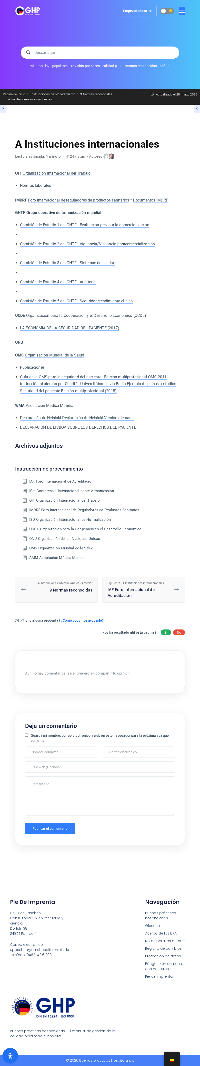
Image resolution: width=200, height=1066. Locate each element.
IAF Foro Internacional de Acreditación (61, 481)
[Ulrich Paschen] (111, 156)
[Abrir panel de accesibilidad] (10, 1056)
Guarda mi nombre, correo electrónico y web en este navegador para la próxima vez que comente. (100, 738)
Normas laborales (35, 185)
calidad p (109, 66)
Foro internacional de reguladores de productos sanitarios (78, 200)
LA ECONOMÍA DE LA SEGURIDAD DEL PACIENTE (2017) (69, 328)
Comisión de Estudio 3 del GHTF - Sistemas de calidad (67, 263)
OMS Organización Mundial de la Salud (61, 548)
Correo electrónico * (118, 749)
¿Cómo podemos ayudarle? (82, 620)
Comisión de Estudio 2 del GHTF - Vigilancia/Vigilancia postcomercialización (87, 244)
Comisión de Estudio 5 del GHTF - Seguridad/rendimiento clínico (76, 301)
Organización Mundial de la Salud (54, 355)
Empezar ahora (135, 11)
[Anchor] (66, 445)
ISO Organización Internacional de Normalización (70, 519)
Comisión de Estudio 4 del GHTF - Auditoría (58, 282)
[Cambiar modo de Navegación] (182, 11)
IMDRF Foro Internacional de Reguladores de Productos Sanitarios (84, 510)
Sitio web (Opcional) (40, 764)
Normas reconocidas (140, 66)
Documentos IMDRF (150, 200)
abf (162, 66)
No (179, 632)
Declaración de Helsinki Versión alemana (98, 417)
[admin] (106, 156)
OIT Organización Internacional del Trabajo (64, 500)
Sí (165, 632)
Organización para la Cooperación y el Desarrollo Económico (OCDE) (86, 315)
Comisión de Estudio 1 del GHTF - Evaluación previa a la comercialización (84, 225)
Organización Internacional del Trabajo (57, 173)
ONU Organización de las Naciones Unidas (64, 538)
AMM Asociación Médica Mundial (57, 558)
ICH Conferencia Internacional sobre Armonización (71, 491)
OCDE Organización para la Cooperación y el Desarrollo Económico (85, 529)
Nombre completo (39, 749)
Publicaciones (32, 367)
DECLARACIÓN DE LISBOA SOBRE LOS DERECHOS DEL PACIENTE (78, 427)
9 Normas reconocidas (65, 586)
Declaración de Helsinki (40, 417)
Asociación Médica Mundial (50, 405)
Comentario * (36, 779)
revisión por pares (85, 66)
